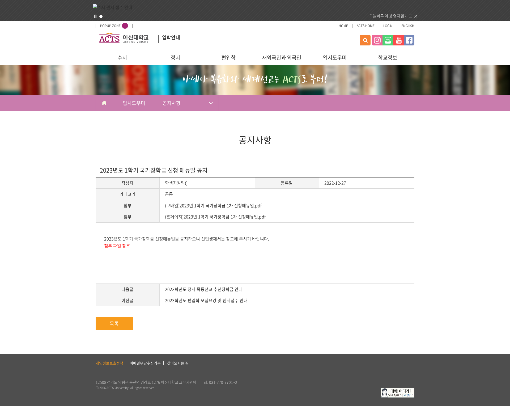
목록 (114, 323)
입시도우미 (335, 57)
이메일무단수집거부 (145, 363)
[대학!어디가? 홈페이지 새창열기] (397, 391)
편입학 (228, 57)
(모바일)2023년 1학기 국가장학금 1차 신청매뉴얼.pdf (213, 205)
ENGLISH (407, 26)
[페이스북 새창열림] (409, 40)
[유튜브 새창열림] (398, 40)
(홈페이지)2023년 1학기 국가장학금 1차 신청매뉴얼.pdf (215, 216)
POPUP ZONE (113, 25)
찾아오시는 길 (178, 363)
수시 (122, 57)
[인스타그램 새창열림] (377, 40)
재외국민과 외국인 (281, 57)
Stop (95, 16)
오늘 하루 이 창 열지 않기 (388, 15)
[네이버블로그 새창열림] (387, 40)
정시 (175, 57)
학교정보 (387, 57)
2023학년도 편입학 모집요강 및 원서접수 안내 (206, 300)
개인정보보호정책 (109, 363)
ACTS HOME (366, 26)
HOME (343, 26)
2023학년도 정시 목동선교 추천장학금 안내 (204, 289)
